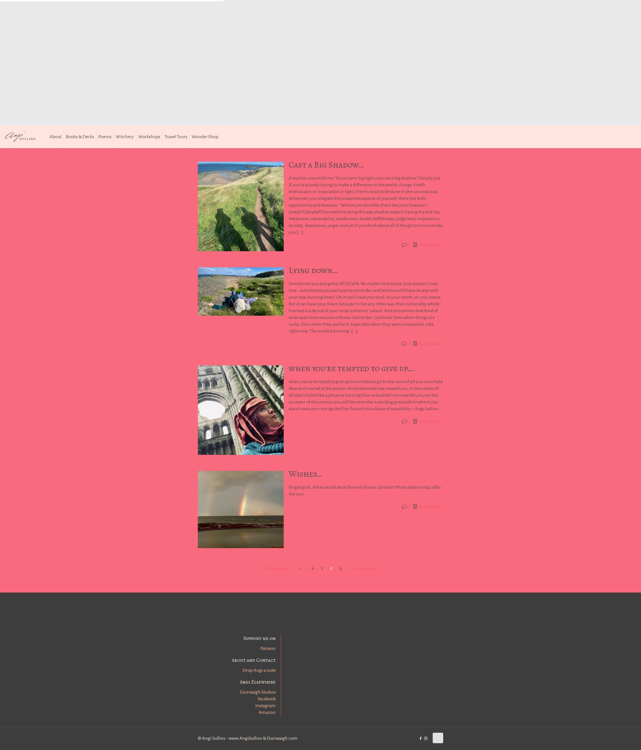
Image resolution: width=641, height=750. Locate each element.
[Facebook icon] (420, 738)
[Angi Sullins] (22, 136)
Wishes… (305, 474)
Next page (363, 568)
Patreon (268, 648)
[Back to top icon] (438, 738)
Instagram (265, 705)
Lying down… (313, 270)
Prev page (277, 568)
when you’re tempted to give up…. (352, 368)
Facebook (267, 698)
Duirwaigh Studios (258, 692)
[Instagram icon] (426, 738)
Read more (428, 244)
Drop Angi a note (259, 670)
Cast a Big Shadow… (326, 165)
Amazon (267, 712)
